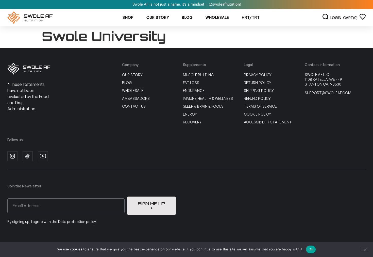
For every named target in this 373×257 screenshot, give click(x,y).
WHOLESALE (217, 17)
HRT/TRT (251, 17)
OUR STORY (157, 17)
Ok (311, 249)
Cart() (350, 17)
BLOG (187, 17)
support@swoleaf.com (328, 93)
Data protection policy (77, 221)
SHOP (128, 17)
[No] (365, 249)
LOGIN (335, 17)
